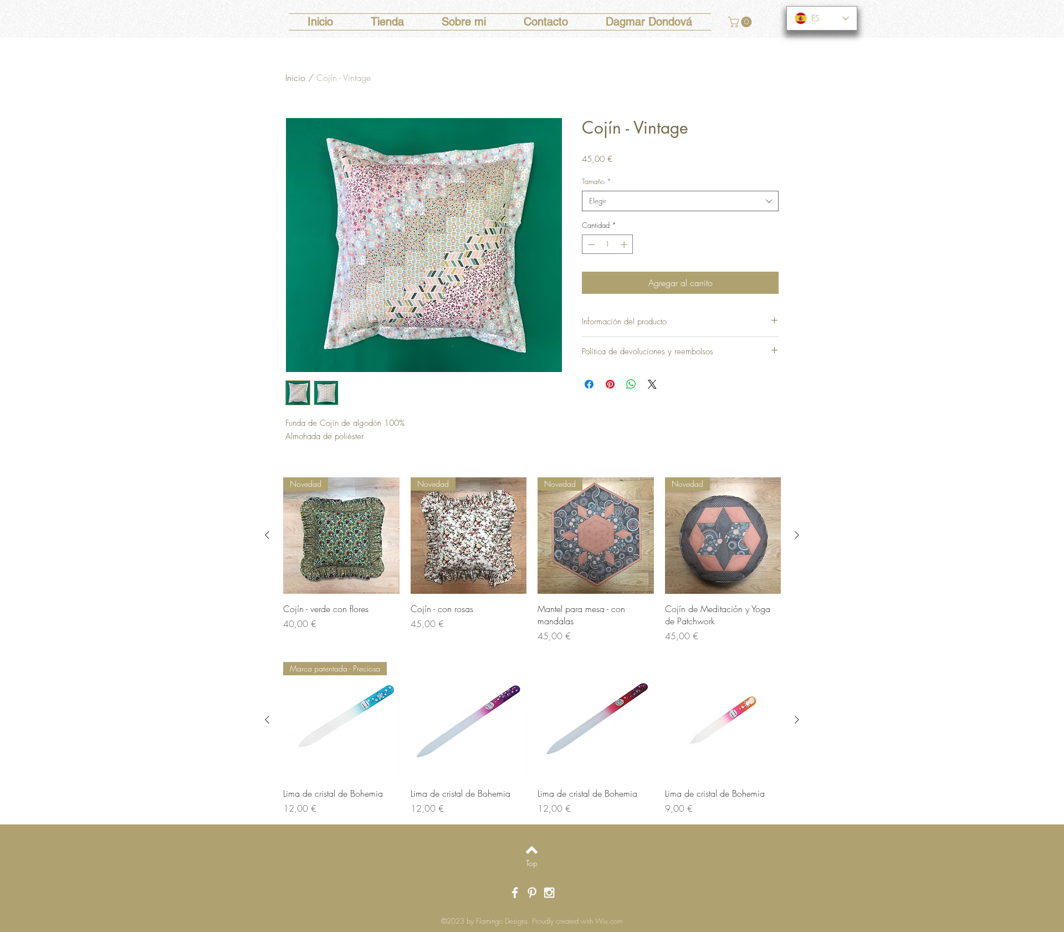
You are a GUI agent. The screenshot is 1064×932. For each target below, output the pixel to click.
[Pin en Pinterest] (610, 384)
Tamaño (596, 181)
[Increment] (625, 244)
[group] (532, 560)
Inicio (295, 78)
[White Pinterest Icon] (532, 892)
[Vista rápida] (469, 720)
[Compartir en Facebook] (589, 384)
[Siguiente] (797, 535)
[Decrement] (590, 244)
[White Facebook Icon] (515, 892)
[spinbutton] (607, 244)
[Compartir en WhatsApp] (631, 384)
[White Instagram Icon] (549, 892)
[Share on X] (652, 384)
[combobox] (680, 201)
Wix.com (608, 921)
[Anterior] (267, 535)
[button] (741, 22)
